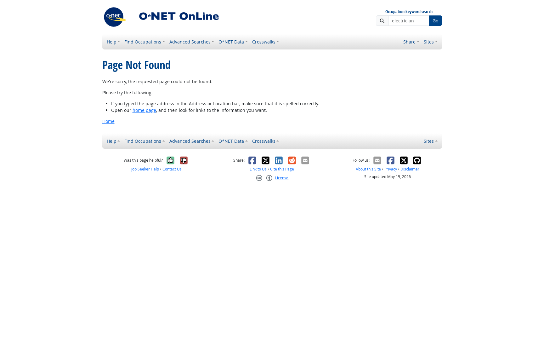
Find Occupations (142, 42)
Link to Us (258, 169)
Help (111, 42)
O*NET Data (231, 42)
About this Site (368, 169)
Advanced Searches (190, 42)
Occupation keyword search (409, 11)
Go (435, 21)
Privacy (390, 169)
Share (409, 42)
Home (108, 121)
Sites (429, 42)
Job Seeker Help (145, 169)
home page (144, 110)
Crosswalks (263, 42)
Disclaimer (409, 169)
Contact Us (172, 169)
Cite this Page (282, 169)
